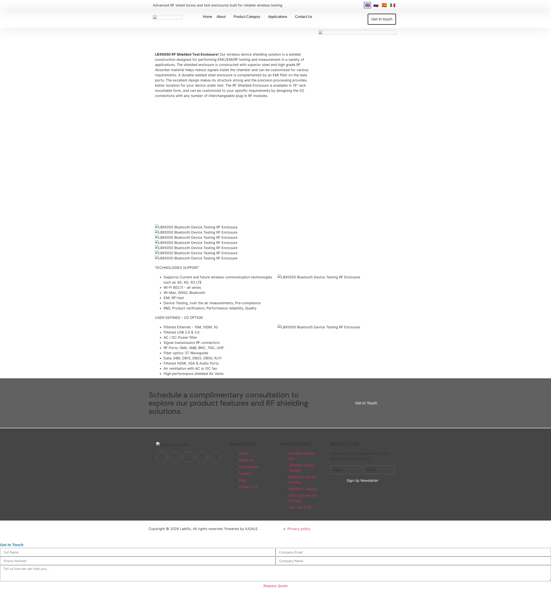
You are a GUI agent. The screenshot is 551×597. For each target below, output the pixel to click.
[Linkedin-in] (175, 457)
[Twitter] (188, 457)
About (221, 17)
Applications (277, 17)
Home (207, 17)
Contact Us (303, 17)
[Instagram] (201, 457)
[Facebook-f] (161, 457)
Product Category (247, 17)
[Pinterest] (215, 457)
